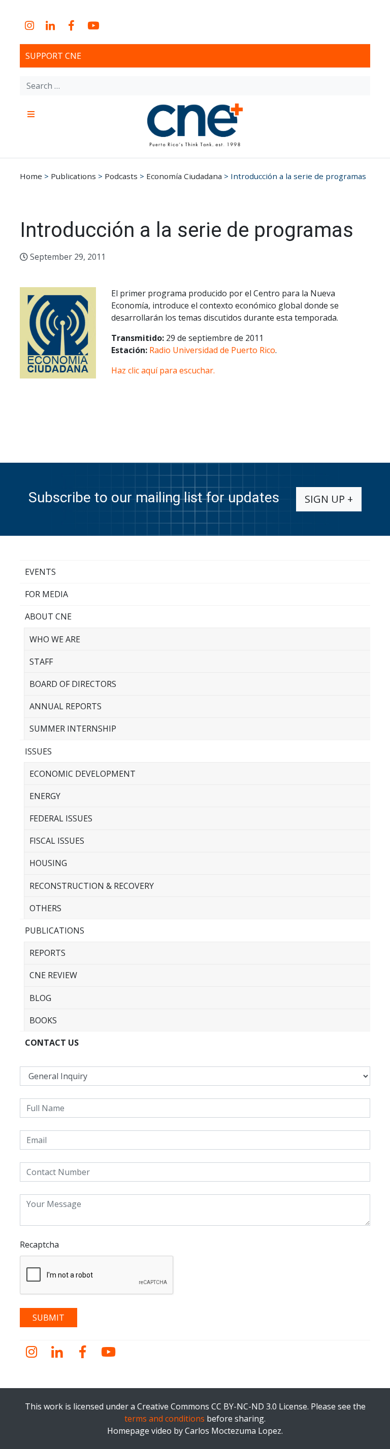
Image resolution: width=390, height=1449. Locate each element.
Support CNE (53, 55)
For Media (46, 594)
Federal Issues (60, 818)
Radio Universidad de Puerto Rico (212, 350)
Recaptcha (39, 1244)
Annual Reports (65, 706)
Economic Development (82, 773)
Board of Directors (72, 683)
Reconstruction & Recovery (91, 885)
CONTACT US (52, 1042)
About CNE (48, 616)
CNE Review (53, 975)
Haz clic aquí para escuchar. (163, 370)
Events (40, 571)
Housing (48, 863)
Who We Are (54, 639)
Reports (47, 952)
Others (45, 908)
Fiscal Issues (56, 840)
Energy (44, 796)
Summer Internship (72, 728)
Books (43, 1020)
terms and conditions (164, 1418)
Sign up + (329, 499)
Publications (54, 930)
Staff (41, 661)
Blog (40, 998)
